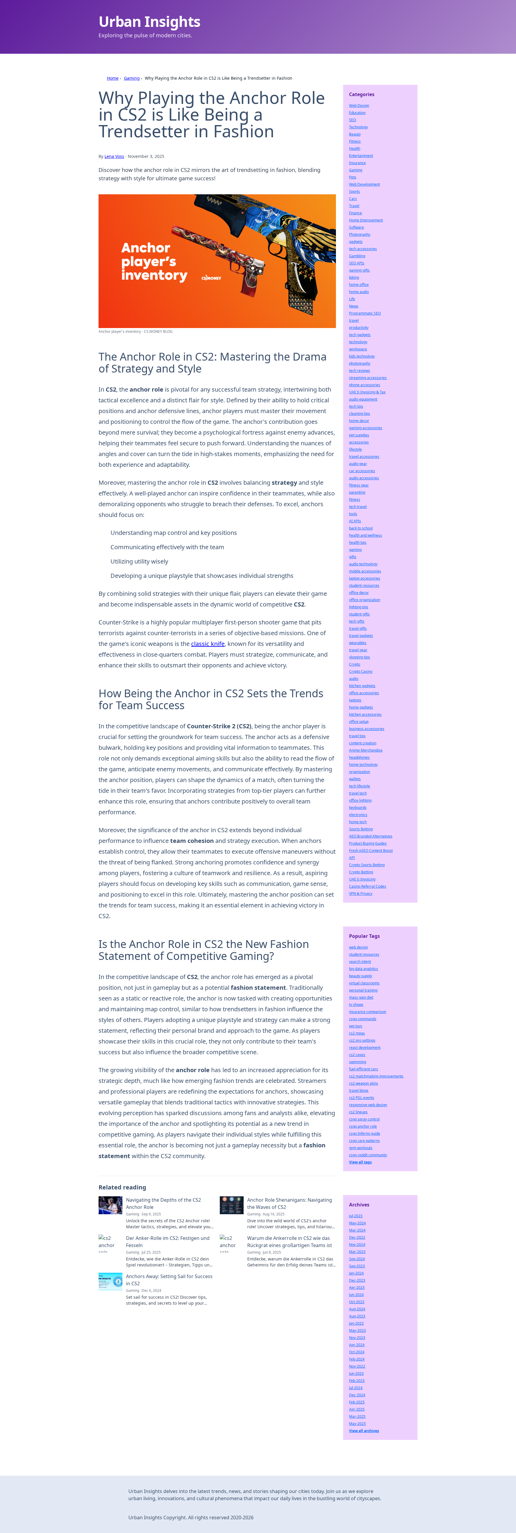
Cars (353, 198)
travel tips (357, 735)
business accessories (366, 728)
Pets (352, 177)
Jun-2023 (356, 1373)
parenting (357, 492)
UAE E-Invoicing (362, 879)
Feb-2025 (357, 1402)
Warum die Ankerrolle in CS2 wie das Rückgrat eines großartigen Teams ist (289, 1242)
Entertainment (361, 155)
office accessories (364, 692)
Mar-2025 (357, 1416)
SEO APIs (356, 263)
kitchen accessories (365, 714)
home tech (358, 821)
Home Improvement (366, 220)
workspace (358, 349)
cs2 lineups (358, 1112)
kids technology (362, 356)
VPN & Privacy (360, 893)
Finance (355, 213)
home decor (359, 420)
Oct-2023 (356, 1301)
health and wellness (365, 535)
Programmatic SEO (365, 313)
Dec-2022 (357, 1237)
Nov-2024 (357, 1244)
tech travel (358, 506)
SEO (352, 119)
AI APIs (355, 521)
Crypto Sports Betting (367, 864)
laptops (355, 700)
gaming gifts (359, 270)
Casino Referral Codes (367, 886)
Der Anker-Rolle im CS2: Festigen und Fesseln (168, 1242)
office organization (364, 599)
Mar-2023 (357, 1251)
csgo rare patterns (364, 1140)
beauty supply (360, 975)
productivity (358, 327)
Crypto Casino (360, 671)
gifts (352, 556)
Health (354, 148)
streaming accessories (368, 377)
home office (359, 284)
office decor (359, 592)
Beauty (355, 134)
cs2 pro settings (362, 1040)
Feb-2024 (357, 1359)
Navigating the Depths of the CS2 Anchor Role (163, 1203)
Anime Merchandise (366, 750)
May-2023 (357, 1330)
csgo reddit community (368, 1155)
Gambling (357, 255)
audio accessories (364, 478)
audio (353, 678)
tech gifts (356, 621)
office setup (358, 721)
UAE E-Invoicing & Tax (367, 392)
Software (356, 227)
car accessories (362, 470)
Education (357, 112)
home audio (359, 291)
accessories (359, 442)
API (352, 857)
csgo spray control (364, 1119)
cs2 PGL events (361, 1097)
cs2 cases (357, 1054)
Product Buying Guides (368, 843)
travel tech (358, 793)
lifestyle (355, 449)
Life (352, 298)
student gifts (359, 614)
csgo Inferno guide (364, 1133)
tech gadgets (360, 334)
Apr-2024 (357, 1344)
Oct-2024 (356, 1352)
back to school (361, 528)
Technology (358, 127)
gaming (355, 549)
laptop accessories (364, 578)
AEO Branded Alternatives (370, 836)
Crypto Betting (361, 872)
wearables (357, 642)
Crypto (354, 664)
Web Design (359, 105)
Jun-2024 (356, 1294)
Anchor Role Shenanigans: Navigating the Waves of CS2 (289, 1203)
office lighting (360, 800)
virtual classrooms (364, 983)
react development (364, 1047)
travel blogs (358, 1090)
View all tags (360, 1162)
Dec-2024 (357, 1394)
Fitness (355, 141)
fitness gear (359, 485)
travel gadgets (361, 635)
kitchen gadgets (362, 685)
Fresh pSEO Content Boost (371, 850)
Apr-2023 (357, 1287)
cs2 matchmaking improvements (376, 1076)
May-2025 (357, 1423)
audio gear (358, 463)
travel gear (358, 649)
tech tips (356, 406)
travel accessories (364, 456)
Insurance (357, 162)
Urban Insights (149, 21)
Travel (354, 205)
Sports (354, 191)
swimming (357, 1061)
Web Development (364, 184)
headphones (359, 757)
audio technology (363, 564)
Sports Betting (361, 829)
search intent (360, 961)
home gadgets (361, 707)
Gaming (132, 78)
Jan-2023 (356, 1323)
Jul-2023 (356, 1215)
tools (353, 513)
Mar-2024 (357, 1230)
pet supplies (359, 435)
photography (359, 363)
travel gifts (358, 628)
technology (358, 341)
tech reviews (359, 370)
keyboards (357, 807)
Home (113, 78)
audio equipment (363, 399)
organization (359, 771)
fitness (354, 499)
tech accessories (363, 248)
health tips (357, 542)
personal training (363, 990)
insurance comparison (367, 1011)
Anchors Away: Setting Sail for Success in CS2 (169, 1280)
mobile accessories (365, 571)
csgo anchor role (363, 1126)
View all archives (364, 1430)
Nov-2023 (357, 1337)
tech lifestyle (359, 786)
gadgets (356, 241)
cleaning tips (359, 413)
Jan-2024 (356, 1273)
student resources (364, 585)
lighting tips (358, 606)
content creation (362, 743)
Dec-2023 (357, 1280)
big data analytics (363, 968)
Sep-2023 (357, 1266)
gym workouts (360, 1147)
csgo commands (362, 1018)
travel (354, 320)
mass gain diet (361, 997)
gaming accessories (365, 427)
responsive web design (368, 1104)
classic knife (208, 644)
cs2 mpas (357, 1033)
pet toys (355, 1026)
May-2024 (357, 1223)
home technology (363, 764)
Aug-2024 (357, 1309)
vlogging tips (359, 657)
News (353, 306)
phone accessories (364, 384)
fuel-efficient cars (363, 1069)
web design (358, 947)
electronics (358, 814)
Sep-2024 (357, 1258)
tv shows (356, 1004)
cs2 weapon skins (363, 1083)
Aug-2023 (357, 1316)
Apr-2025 (357, 1409)
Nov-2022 (357, 1366)
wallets (355, 778)
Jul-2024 (356, 1387)
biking (354, 277)
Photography (359, 234)
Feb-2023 (357, 1380)
